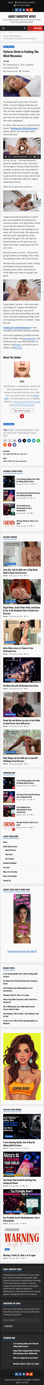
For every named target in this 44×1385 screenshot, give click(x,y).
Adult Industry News (22, 16)
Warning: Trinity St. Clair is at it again (9, 523)
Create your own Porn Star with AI (22, 951)
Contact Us (7, 880)
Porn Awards (9, 858)
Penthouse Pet (12, 433)
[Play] (6, 157)
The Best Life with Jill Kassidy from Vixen (20, 685)
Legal (7, 1249)
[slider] (20, 156)
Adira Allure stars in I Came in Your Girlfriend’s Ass (18, 649)
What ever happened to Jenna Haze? (25, 1357)
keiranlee (18, 347)
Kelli (7, 61)
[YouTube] (27, 9)
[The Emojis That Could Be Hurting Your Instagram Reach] (22, 1164)
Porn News (8, 1136)
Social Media (9, 1174)
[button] (3, 28)
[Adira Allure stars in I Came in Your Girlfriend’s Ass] (22, 632)
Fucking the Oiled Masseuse (24, 430)
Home (10, 2)
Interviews (9, 854)
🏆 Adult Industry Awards (25, 2)
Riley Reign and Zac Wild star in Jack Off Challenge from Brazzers (20, 759)
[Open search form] (25, 28)
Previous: (15, 452)
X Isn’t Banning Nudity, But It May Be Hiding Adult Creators (9, 482)
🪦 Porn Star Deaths (22, 5)
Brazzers (17, 344)
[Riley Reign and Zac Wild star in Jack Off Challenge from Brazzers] (22, 742)
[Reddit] (31, 9)
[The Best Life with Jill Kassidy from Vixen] (22, 670)
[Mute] (35, 157)
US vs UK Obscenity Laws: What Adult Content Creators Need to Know (19, 1008)
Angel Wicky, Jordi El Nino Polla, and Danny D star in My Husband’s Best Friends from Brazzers (21, 610)
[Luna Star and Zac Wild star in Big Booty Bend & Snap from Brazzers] (22, 554)
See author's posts (22, 410)
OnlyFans (8, 1212)
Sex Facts (6, 867)
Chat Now (37, 28)
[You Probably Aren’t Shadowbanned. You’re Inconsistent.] (22, 1201)
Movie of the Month (10, 876)
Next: (15, 459)
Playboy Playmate (24, 433)
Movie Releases (9, 47)
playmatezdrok (29, 338)
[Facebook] (20, 9)
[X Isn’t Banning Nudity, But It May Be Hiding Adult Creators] (22, 1126)
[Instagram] (16, 9)
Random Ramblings (10, 863)
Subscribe (8, 1326)
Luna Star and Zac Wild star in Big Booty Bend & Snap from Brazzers (20, 571)
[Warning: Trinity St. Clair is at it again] (22, 1239)
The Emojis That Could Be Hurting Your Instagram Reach (9, 495)
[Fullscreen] (38, 157)
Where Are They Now (10, 871)
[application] (22, 148)
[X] (13, 9)
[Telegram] (23, 9)
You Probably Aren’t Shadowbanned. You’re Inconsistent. (9, 509)
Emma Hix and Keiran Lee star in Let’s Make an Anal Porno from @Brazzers (21, 722)
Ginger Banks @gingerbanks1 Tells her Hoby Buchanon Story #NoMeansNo (26, 1352)
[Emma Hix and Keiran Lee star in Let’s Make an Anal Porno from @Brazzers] (22, 704)
